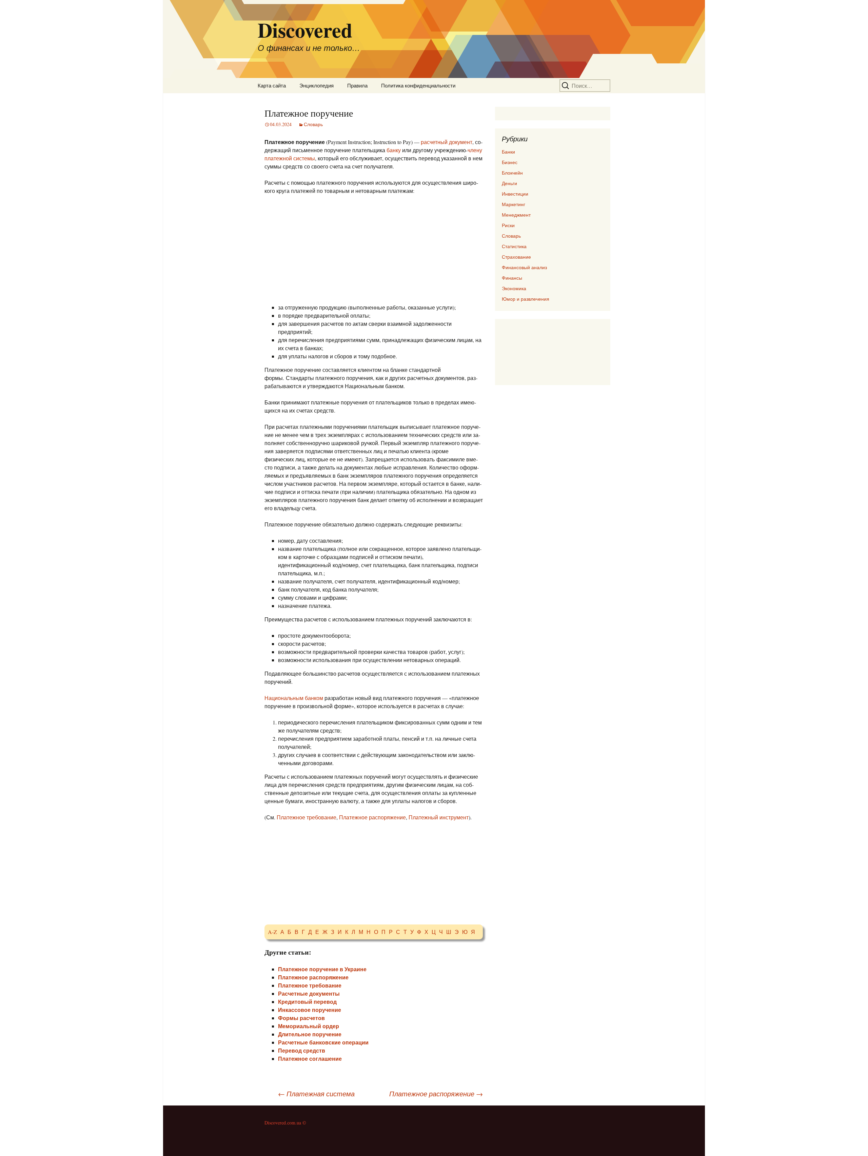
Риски (508, 225)
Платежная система (316, 1093)
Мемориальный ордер (308, 1026)
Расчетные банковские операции (323, 1042)
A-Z (272, 931)
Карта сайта (272, 85)
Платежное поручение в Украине (322, 969)
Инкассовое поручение (309, 1010)
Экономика (514, 288)
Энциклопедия (316, 85)
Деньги (509, 183)
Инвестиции (515, 194)
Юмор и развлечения (525, 299)
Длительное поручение (309, 1034)
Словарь (313, 124)
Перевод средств (301, 1050)
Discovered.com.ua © (285, 1122)
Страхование (516, 257)
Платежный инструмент (439, 817)
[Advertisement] (373, 250)
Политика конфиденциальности (418, 85)
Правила (357, 85)
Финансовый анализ (524, 267)
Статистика (514, 246)
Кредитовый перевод (307, 1001)
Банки (508, 151)
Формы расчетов (301, 1018)
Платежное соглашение (310, 1058)
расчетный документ (446, 141)
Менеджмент (516, 215)
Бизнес (509, 162)
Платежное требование (306, 817)
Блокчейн (512, 173)
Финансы (512, 278)
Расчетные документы (309, 993)
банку (394, 150)
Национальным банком (293, 697)
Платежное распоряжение (372, 817)
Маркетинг (513, 204)
